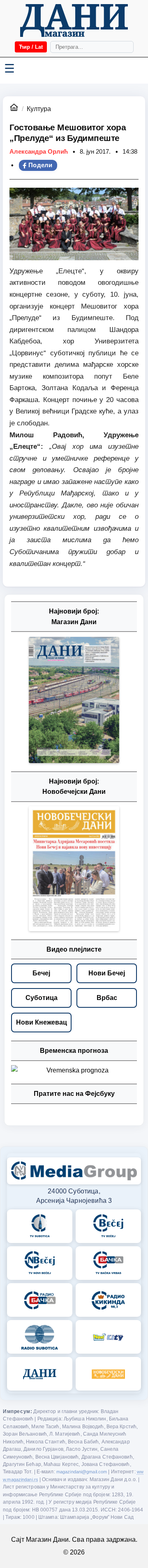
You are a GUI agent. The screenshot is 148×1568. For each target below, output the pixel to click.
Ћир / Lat (31, 47)
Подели (40, 165)
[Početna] (74, 20)
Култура (39, 108)
